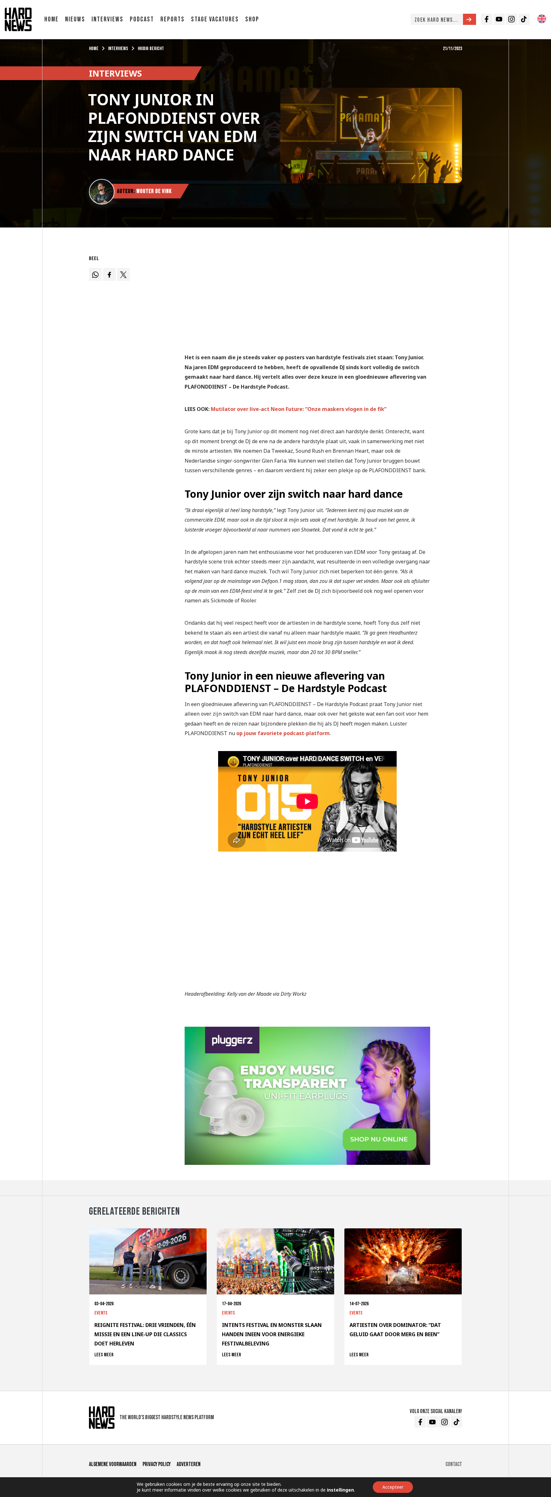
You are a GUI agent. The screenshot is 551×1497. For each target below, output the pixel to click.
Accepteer (392, 1487)
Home (51, 19)
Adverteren (189, 1464)
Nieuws (75, 19)
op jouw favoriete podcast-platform (283, 733)
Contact (453, 1464)
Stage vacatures (215, 19)
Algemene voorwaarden (112, 1464)
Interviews (107, 19)
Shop (252, 19)
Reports (172, 19)
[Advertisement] (307, 297)
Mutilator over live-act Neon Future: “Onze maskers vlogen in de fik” (298, 409)
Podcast (142, 19)
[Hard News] (18, 18)
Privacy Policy (157, 1464)
